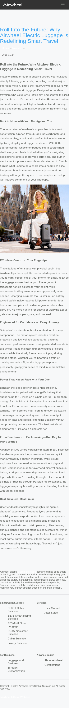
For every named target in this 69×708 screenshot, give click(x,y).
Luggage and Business (16, 662)
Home (5, 48)
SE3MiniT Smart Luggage (17, 625)
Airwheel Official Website (15, 696)
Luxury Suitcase (17, 643)
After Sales (51, 612)
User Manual (52, 608)
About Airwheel (53, 660)
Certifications (52, 664)
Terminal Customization (16, 669)
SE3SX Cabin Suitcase (16, 610)
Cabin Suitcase (27, 571)
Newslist (17, 48)
